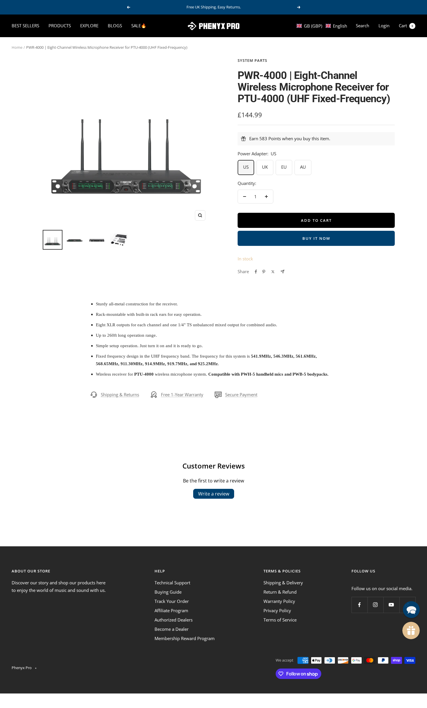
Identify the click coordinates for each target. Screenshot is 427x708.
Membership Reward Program (185, 638)
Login (384, 25)
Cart (406, 25)
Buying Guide (168, 592)
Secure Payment (241, 394)
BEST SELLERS (25, 25)
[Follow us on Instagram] (375, 605)
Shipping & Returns (120, 394)
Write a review (213, 494)
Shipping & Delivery (283, 583)
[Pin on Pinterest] (263, 272)
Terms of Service (280, 620)
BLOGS (115, 25)
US (246, 167)
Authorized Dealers (174, 620)
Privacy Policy (277, 610)
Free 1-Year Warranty (182, 394)
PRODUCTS (60, 25)
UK (265, 167)
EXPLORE (89, 25)
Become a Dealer (172, 629)
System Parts (252, 60)
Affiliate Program (171, 610)
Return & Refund (280, 592)
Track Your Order (172, 601)
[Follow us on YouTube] (391, 605)
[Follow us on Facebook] (359, 605)
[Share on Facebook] (256, 272)
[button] (322, 26)
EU (284, 167)
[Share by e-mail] (282, 271)
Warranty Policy (279, 601)
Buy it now (316, 238)
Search (362, 25)
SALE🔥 (138, 25)
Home (17, 47)
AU (303, 167)
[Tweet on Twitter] (272, 272)
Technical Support (172, 583)
